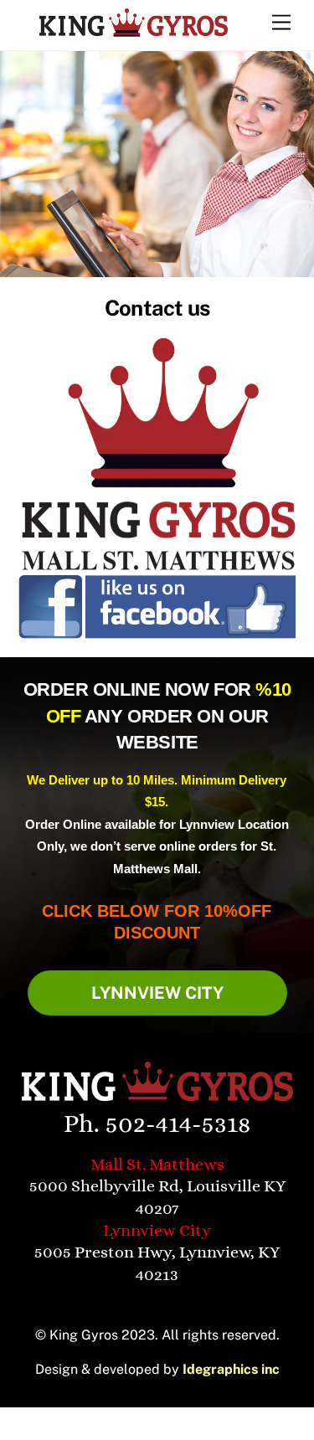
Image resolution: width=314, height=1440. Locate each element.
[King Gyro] (133, 30)
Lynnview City (157, 993)
